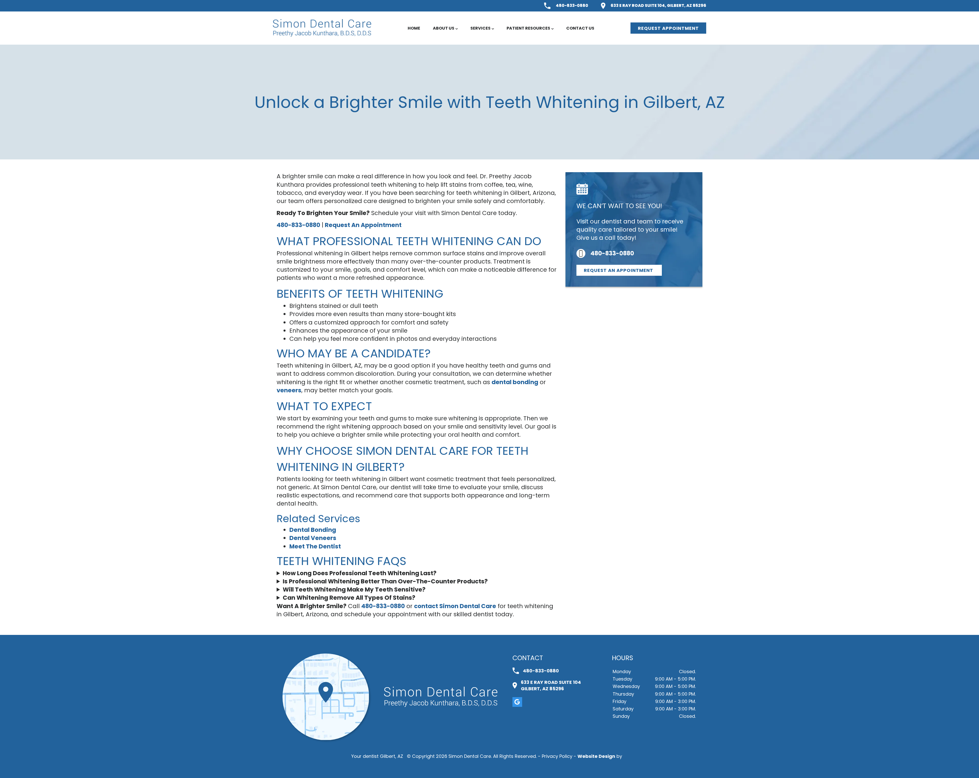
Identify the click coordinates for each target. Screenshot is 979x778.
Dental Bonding (312, 530)
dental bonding (515, 382)
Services (480, 28)
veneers (289, 390)
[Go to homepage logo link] (440, 697)
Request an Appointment (619, 270)
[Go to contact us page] (325, 738)
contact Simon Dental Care (455, 606)
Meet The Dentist (315, 546)
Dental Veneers (312, 538)
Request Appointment (668, 28)
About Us (443, 28)
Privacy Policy (557, 756)
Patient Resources (528, 28)
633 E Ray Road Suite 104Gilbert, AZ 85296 (551, 685)
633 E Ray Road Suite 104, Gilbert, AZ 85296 (658, 5)
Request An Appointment (363, 225)
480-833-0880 (572, 5)
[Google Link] (517, 702)
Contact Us (580, 28)
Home (414, 28)
